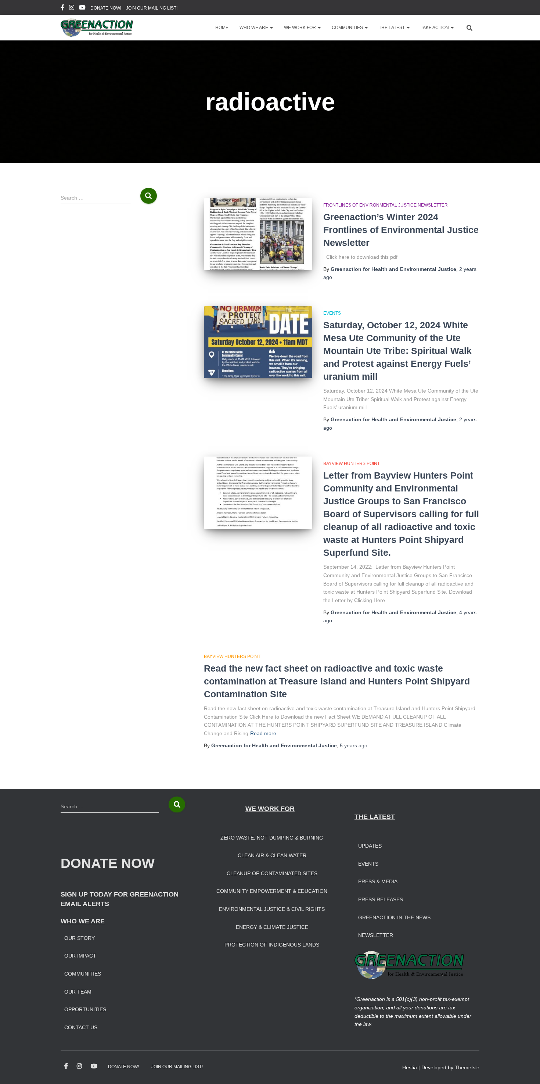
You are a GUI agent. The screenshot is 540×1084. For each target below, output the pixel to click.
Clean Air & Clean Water (272, 855)
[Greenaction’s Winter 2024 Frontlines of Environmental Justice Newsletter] (258, 234)
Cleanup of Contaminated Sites (272, 873)
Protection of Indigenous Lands (271, 945)
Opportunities (85, 1009)
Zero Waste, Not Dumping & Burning (271, 838)
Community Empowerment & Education (271, 891)
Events (332, 313)
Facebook (62, 8)
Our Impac (78, 956)
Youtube (82, 8)
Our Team (77, 992)
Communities (348, 27)
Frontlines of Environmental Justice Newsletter (385, 205)
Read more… (265, 733)
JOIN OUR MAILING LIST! (151, 8)
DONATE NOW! (105, 8)
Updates (370, 846)
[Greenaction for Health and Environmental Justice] (96, 27)
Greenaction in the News (394, 917)
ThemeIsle (467, 1067)
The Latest (392, 27)
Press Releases (380, 899)
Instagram (71, 8)
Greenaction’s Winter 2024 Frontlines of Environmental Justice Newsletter (401, 230)
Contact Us (80, 1027)
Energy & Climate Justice (272, 927)
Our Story (79, 938)
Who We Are (254, 27)
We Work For (300, 27)
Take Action (435, 27)
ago (353, 745)
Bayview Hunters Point (351, 463)
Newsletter (375, 935)
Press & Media (377, 881)
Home (221, 27)
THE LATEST (374, 816)
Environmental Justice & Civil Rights (272, 909)
